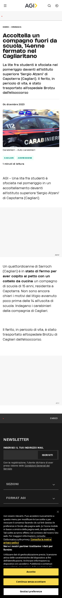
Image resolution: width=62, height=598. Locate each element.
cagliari (9, 158)
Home (6, 27)
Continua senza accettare (31, 581)
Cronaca (16, 27)
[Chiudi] (58, 512)
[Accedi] (57, 5)
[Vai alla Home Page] (31, 5)
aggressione (25, 158)
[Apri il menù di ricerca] (49, 5)
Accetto (31, 571)
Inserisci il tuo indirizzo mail (23, 448)
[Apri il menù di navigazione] (5, 5)
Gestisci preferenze (31, 591)
